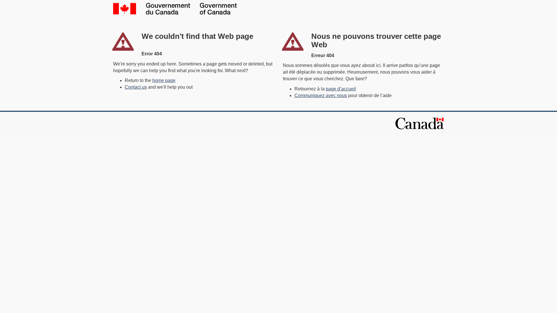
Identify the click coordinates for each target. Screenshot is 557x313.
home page (164, 80)
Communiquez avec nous (320, 95)
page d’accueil (341, 88)
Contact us (136, 87)
